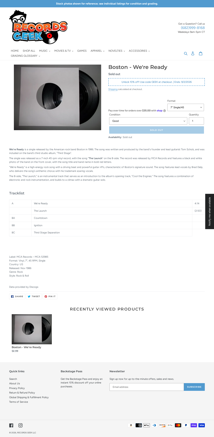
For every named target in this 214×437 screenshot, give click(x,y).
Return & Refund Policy (22, 392)
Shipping (113, 89)
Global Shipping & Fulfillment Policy (29, 397)
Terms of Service (18, 401)
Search (13, 378)
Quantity (194, 114)
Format (171, 100)
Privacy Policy (17, 388)
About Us (14, 383)
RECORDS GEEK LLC (26, 432)
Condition (114, 114)
